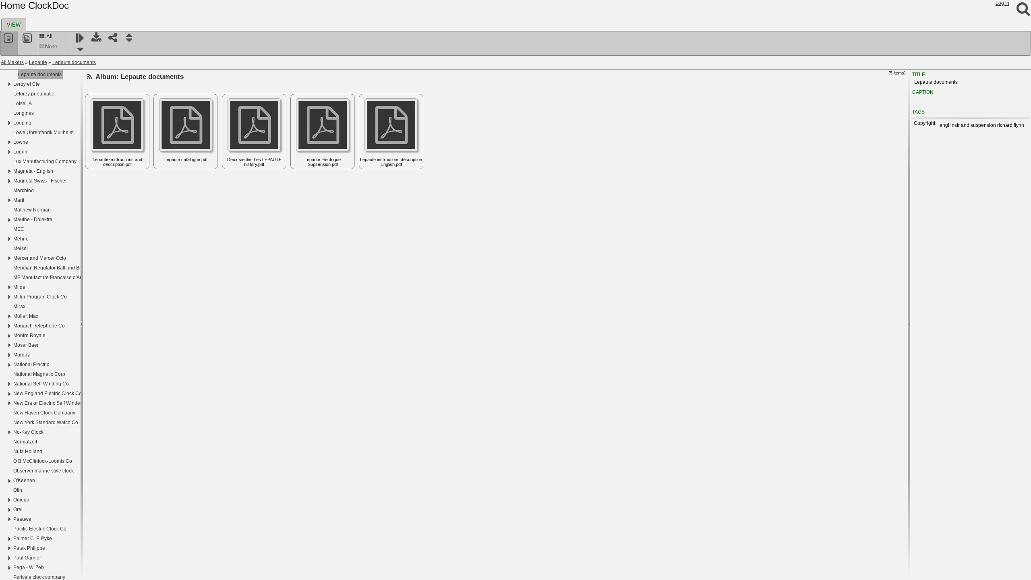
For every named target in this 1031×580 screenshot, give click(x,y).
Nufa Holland (27, 451)
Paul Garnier (27, 558)
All (48, 36)
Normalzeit (25, 442)
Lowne (20, 142)
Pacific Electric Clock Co (39, 529)
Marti (18, 200)
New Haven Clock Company (44, 413)
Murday (21, 355)
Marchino (23, 190)
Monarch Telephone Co (39, 326)
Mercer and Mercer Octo (39, 258)
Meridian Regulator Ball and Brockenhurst (59, 268)
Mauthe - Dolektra (32, 219)
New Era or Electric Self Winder (47, 403)
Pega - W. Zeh (28, 567)
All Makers (12, 62)
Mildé (19, 287)
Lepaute (38, 62)
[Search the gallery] (1023, 12)
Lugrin (20, 152)
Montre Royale (29, 335)
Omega (21, 500)
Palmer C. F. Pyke (32, 538)
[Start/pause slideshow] (80, 37)
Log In (1002, 3)
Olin (17, 490)
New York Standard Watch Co (45, 422)
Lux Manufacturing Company (45, 161)
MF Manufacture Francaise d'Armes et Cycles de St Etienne (78, 277)
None (51, 47)
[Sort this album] (129, 43)
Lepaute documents (74, 62)
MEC (18, 229)
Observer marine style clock (43, 471)
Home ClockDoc (34, 5)
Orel (18, 509)
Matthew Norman (32, 210)
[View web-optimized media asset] (9, 43)
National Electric (31, 364)
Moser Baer (26, 345)
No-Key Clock (28, 432)
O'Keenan (24, 480)
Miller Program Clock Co (40, 297)
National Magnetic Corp (39, 374)
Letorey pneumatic (33, 94)
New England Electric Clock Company (55, 393)
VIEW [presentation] (14, 25)
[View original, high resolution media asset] (28, 43)
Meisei (20, 248)
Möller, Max (25, 316)
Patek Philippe (29, 548)
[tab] (13, 25)
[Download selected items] (96, 43)
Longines (23, 113)
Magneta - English (33, 171)
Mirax (19, 306)
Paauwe (22, 519)
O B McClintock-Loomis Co (42, 461)
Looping (22, 123)
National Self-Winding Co (41, 384)
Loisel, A (22, 103)
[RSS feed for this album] (89, 77)
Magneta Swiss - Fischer (40, 181)
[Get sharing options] (113, 43)
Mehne (21, 239)
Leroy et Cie (26, 84)
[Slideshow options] (80, 49)
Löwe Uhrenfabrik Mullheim (43, 132)
